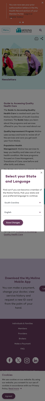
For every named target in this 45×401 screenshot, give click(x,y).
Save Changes (13, 222)
